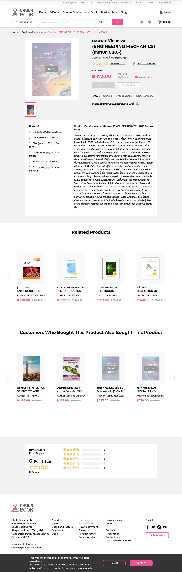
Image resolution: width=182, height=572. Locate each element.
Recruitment (113, 533)
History (56, 523)
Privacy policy (114, 520)
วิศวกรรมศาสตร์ (124, 96)
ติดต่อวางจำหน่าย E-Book (118, 540)
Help (81, 520)
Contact (110, 530)
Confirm (141, 563)
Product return (87, 533)
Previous (8, 277)
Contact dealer (114, 537)
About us (57, 520)
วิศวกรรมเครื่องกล (145, 96)
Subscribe (159, 535)
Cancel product (88, 537)
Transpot (84, 530)
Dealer (55, 533)
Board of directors (62, 527)
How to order (86, 523)
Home (14, 32)
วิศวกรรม (107, 96)
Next (174, 277)
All (100, 22)
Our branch (58, 530)
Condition (111, 523)
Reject (114, 563)
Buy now (103, 85)
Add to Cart (128, 85)
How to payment (88, 527)
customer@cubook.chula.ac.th (26, 547)
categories (25, 22)
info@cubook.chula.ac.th (23, 544)
